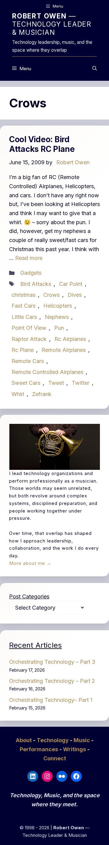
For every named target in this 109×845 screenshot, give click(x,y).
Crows (51, 295)
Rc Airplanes (70, 339)
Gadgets (30, 273)
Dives (75, 295)
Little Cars (24, 317)
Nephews (57, 317)
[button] (94, 69)
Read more (28, 258)
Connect (54, 758)
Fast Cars (23, 306)
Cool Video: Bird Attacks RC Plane (42, 144)
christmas (23, 295)
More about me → (30, 563)
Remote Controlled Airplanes (47, 372)
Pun (59, 328)
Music (82, 740)
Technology (53, 740)
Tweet (56, 383)
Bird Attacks (35, 284)
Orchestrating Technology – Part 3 (52, 662)
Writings (75, 749)
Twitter (80, 383)
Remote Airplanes (63, 350)
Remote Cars (28, 361)
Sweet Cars (26, 383)
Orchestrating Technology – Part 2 (52, 681)
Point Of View (29, 328)
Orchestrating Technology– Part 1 (50, 700)
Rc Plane (23, 350)
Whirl (18, 394)
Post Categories (29, 596)
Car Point (70, 284)
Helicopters (57, 306)
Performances (39, 749)
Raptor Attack (29, 339)
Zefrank (41, 394)
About (24, 740)
